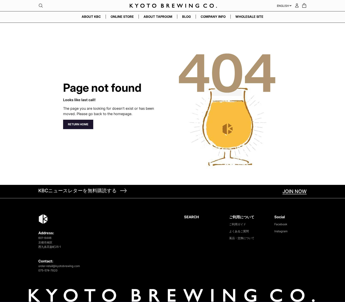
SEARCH (191, 217)
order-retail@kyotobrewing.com (59, 266)
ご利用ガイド (237, 224)
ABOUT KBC (91, 17)
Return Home (78, 124)
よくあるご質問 (239, 231)
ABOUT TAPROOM (158, 17)
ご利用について (241, 217)
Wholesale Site (249, 17)
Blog (186, 17)
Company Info (213, 17)
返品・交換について (241, 238)
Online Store (122, 17)
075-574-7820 (48, 270)
